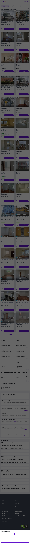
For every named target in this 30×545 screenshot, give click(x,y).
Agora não (15, 543)
